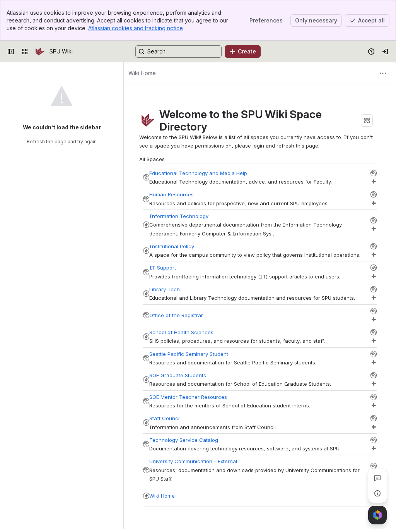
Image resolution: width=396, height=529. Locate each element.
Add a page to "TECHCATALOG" (373, 448)
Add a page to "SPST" (373, 362)
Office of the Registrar (176, 315)
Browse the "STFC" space (373, 418)
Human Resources (171, 194)
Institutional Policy (171, 246)
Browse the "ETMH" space (373, 173)
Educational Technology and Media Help (198, 173)
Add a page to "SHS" (373, 341)
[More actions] (383, 73)
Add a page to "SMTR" (373, 405)
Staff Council (165, 418)
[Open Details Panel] (377, 493)
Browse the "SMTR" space (373, 397)
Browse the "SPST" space (373, 354)
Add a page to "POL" (373, 255)
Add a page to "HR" (373, 203)
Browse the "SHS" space (373, 332)
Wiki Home (162, 496)
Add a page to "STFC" (373, 427)
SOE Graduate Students (177, 375)
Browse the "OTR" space (373, 311)
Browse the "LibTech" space (373, 289)
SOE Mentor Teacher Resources (188, 397)
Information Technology (178, 216)
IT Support (162, 267)
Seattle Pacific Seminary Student (188, 354)
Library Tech (164, 289)
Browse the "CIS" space (373, 220)
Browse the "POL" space (373, 246)
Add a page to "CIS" (373, 229)
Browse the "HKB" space (373, 267)
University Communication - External (193, 461)
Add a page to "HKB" (373, 276)
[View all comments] (377, 478)
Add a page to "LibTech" (373, 298)
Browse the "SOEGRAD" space (373, 375)
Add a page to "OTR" (373, 319)
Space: (146, 177)
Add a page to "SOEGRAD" (373, 384)
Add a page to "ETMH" (373, 182)
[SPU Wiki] (40, 51)
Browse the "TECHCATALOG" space (373, 440)
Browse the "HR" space (373, 194)
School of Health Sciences (181, 332)
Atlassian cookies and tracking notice (135, 28)
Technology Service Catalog (183, 440)
